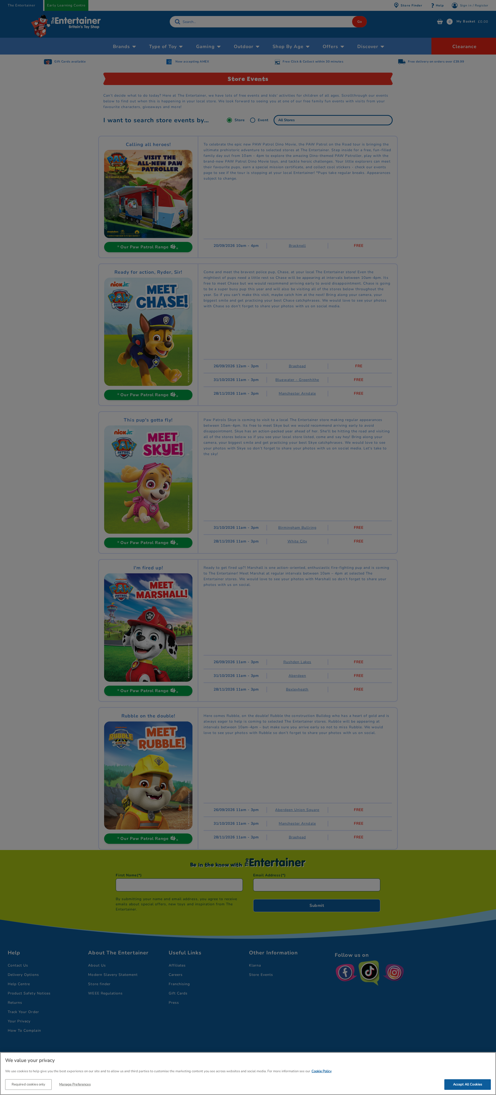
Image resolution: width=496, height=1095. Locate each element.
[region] (248, 1073)
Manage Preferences (74, 1084)
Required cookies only (28, 1084)
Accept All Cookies (467, 1084)
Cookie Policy (322, 1071)
